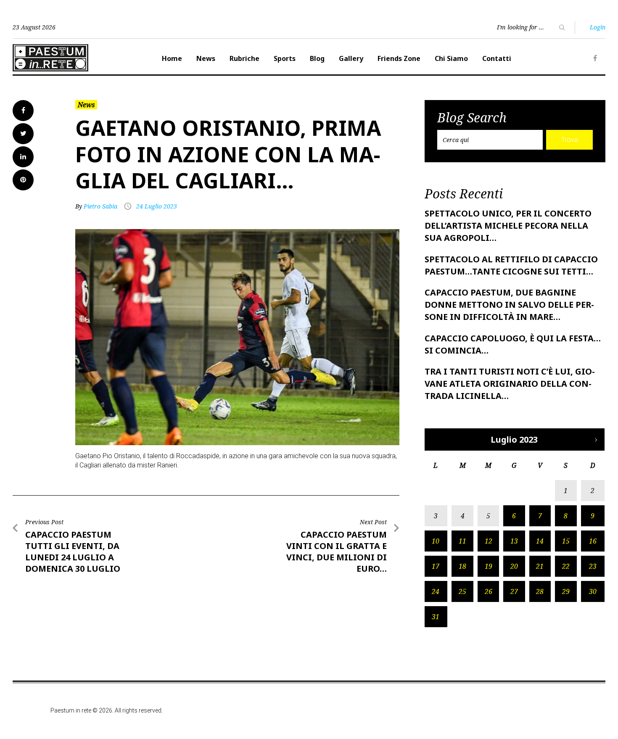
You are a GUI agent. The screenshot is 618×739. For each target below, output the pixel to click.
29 (566, 591)
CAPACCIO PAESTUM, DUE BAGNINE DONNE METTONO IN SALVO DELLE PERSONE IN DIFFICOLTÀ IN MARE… (509, 304)
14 (540, 541)
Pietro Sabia (100, 206)
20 (514, 566)
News (205, 58)
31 (435, 616)
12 (488, 541)
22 (566, 566)
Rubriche (244, 58)
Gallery (351, 58)
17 (435, 566)
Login (597, 27)
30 (593, 591)
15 (566, 541)
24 (435, 591)
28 (540, 591)
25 (462, 591)
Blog (317, 58)
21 (540, 566)
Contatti (496, 58)
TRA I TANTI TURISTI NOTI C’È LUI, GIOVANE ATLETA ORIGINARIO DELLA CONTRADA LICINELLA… (510, 383)
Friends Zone (399, 58)
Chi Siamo (451, 58)
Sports (285, 58)
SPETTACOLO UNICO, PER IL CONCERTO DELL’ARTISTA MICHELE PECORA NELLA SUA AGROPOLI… (508, 225)
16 (593, 541)
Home (172, 58)
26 (488, 591)
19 (488, 566)
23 (593, 566)
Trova (569, 140)
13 (514, 541)
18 (462, 566)
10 (435, 541)
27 (514, 591)
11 (462, 541)
